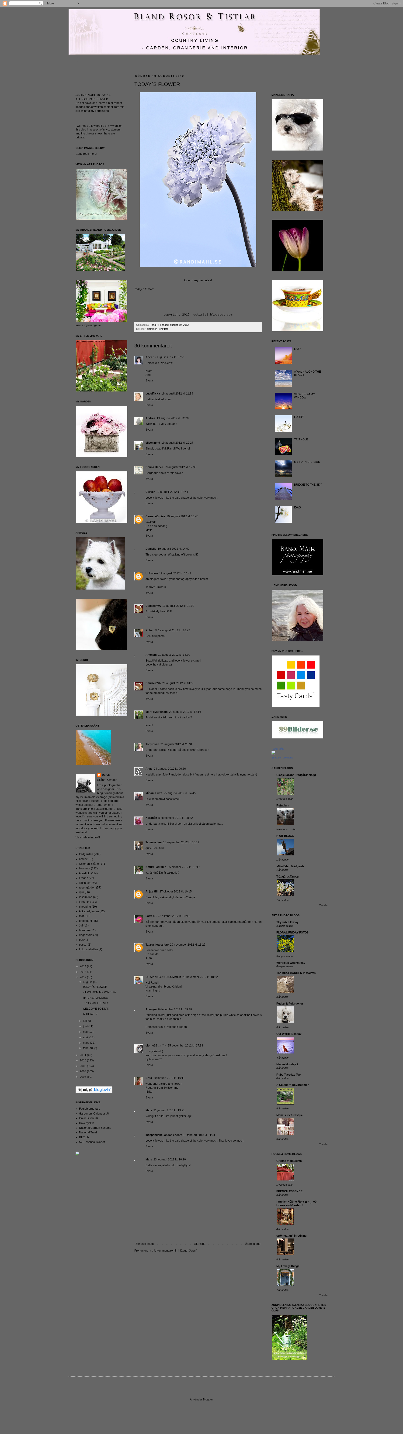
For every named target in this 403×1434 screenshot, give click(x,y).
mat (81, 916)
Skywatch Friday (287, 922)
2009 (83, 1066)
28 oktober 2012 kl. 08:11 (174, 916)
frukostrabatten (88, 949)
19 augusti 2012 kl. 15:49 (175, 573)
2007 (83, 1076)
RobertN (151, 630)
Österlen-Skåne (89, 863)
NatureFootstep (156, 867)
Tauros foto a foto (157, 944)
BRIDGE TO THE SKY (308, 484)
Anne (149, 768)
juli (85, 1020)
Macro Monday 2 (287, 1064)
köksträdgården (89, 911)
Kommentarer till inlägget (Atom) (176, 1250)
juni (85, 1026)
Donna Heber (154, 467)
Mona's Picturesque (289, 1115)
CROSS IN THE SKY (96, 1003)
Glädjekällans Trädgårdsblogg (296, 775)
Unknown (152, 573)
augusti (88, 982)
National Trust (88, 1132)
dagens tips (86, 935)
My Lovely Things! (288, 1266)
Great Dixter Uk (88, 1118)
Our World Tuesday (289, 1034)
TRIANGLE (301, 439)
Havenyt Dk (86, 1123)
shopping (85, 906)
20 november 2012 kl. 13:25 (187, 944)
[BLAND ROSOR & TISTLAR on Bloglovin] (94, 1092)
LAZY (297, 348)
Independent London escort (164, 1135)
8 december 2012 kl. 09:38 (175, 1009)
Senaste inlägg (145, 1243)
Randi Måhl (277, 749)
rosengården (87, 887)
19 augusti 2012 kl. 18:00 (178, 605)
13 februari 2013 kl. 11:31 (199, 1135)
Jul (81, 925)
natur (82, 859)
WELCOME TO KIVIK (96, 1008)
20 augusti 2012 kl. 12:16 (185, 712)
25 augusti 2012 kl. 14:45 (180, 793)
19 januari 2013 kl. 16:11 (169, 1078)
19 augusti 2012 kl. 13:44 (182, 516)
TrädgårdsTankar (287, 876)
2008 (83, 1071)
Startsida (199, 1243)
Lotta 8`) (151, 916)
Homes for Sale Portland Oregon (166, 1027)
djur (81, 892)
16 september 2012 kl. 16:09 (181, 842)
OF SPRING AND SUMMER (163, 977)
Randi (106, 775)
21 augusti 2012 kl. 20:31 (176, 744)
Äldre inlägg (253, 1243)
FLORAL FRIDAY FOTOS (292, 932)
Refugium (282, 805)
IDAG (297, 507)
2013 (83, 972)
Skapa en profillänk (282, 757)
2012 (83, 977)
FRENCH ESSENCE (289, 1191)
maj (85, 1031)
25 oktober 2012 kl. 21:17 (184, 867)
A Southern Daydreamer (292, 1085)
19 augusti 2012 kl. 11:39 (177, 393)
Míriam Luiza (154, 793)
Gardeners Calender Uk (94, 1113)
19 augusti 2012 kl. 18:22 (174, 630)
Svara (149, 380)
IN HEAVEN (90, 1014)
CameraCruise (155, 516)
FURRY (299, 417)
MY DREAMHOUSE (95, 997)
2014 (83, 966)
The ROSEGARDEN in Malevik (296, 973)
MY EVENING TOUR (307, 462)
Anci (149, 357)
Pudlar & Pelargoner (289, 1003)
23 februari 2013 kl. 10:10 (169, 1159)
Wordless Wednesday (290, 962)
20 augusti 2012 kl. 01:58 (178, 683)
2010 (83, 1060)
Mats (149, 1110)
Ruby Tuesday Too (288, 1074)
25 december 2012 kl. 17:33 (185, 1045)
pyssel (83, 944)
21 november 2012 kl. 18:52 (200, 977)
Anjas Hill (152, 891)
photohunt (85, 921)
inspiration (85, 897)
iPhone (83, 878)
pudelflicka (153, 393)
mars (86, 1042)
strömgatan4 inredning (291, 1235)
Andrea (150, 418)
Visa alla (323, 905)
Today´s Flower (144, 289)
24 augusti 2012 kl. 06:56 (170, 768)
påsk (82, 939)
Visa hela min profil (88, 837)
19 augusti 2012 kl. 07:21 (169, 357)
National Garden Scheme (95, 1127)
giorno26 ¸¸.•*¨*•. (156, 1045)
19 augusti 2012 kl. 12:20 (173, 418)
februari (88, 1048)
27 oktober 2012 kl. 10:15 (176, 891)
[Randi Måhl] (273, 753)
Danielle (151, 548)
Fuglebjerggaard (89, 1108)
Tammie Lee (154, 842)
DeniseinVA (153, 605)
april (86, 1037)
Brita (149, 1078)
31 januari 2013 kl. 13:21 (169, 1110)
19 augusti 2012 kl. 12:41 (172, 492)
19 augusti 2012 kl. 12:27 (177, 442)
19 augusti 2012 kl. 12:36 (180, 467)
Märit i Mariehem (157, 712)
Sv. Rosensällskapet (92, 1142)
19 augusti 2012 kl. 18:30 (174, 654)
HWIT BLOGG (285, 835)
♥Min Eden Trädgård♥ (290, 866)
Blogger (208, 1399)
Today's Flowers (156, 587)
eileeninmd (153, 442)
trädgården (86, 854)
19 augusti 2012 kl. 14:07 (174, 548)
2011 (83, 1055)
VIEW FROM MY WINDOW (99, 992)
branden (84, 930)
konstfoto (163, 328)
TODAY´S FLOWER (95, 986)
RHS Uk (84, 1137)
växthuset (85, 883)
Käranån (151, 818)
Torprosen (152, 744)
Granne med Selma (289, 1161)
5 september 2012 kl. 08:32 (175, 818)
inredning (85, 901)
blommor (151, 328)
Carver (150, 492)
